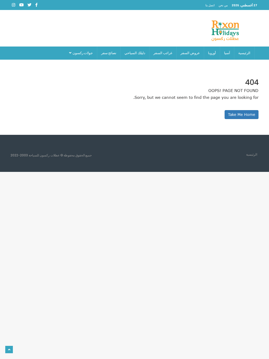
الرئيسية (244, 53)
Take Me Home (241, 114)
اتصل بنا (210, 5)
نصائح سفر (109, 53)
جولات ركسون (82, 53)
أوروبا (212, 53)
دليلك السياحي (135, 53)
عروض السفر (190, 53)
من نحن (223, 5)
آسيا (227, 53)
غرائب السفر (162, 53)
